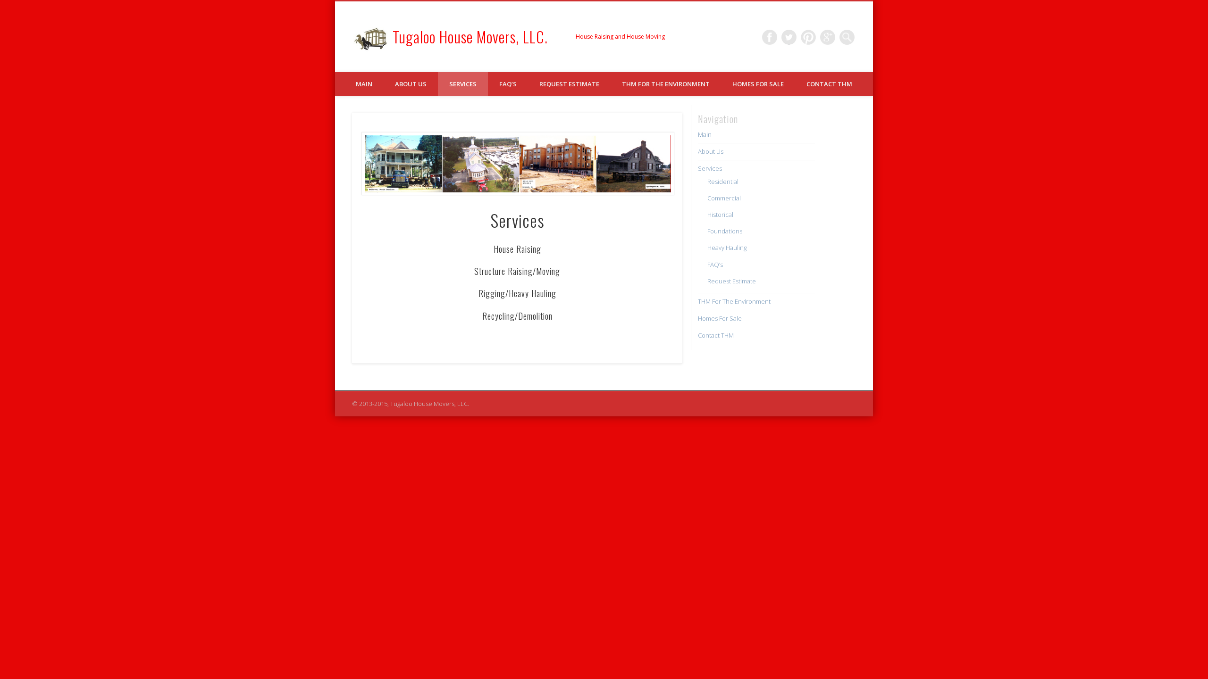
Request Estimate (569, 84)
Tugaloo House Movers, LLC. (470, 36)
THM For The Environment (666, 84)
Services (463, 84)
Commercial (724, 198)
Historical (720, 214)
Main (364, 84)
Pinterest (808, 37)
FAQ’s (508, 84)
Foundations (724, 231)
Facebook (769, 37)
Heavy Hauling (727, 247)
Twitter (789, 37)
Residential (722, 181)
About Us (411, 84)
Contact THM (829, 84)
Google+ (827, 37)
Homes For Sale (758, 84)
